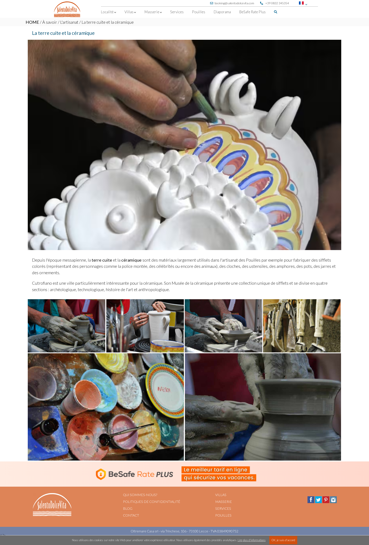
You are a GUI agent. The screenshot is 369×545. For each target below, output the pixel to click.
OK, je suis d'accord (283, 540)
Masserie (223, 501)
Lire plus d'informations (252, 540)
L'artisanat (69, 22)
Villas (220, 495)
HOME (32, 22)
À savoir (49, 22)
